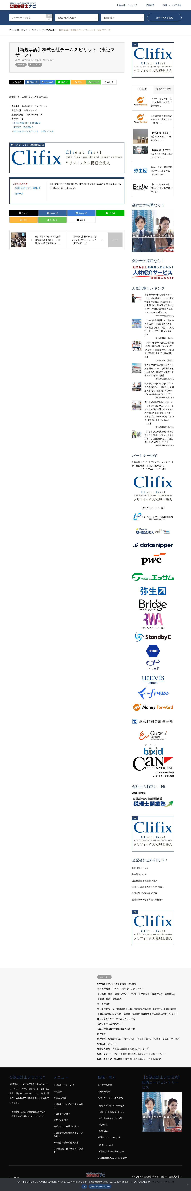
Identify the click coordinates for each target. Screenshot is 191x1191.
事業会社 (145, 994)
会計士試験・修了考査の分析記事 (147, 899)
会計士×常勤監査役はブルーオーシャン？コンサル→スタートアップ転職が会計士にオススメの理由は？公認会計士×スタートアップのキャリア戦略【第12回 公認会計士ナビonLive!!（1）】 (159, 413)
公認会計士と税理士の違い (144, 880)
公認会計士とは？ (140, 868)
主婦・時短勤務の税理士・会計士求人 (145, 1009)
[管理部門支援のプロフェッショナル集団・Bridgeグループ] (153, 605)
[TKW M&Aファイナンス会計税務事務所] (153, 651)
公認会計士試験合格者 (110, 1014)
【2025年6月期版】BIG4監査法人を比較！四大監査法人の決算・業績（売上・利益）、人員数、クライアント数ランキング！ (159, 327)
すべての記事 (35, 65)
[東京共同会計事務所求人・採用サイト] (153, 721)
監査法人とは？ (139, 874)
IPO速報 (21, 65)
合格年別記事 (104, 1091)
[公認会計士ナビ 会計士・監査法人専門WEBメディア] (22, 5)
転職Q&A (157, 1059)
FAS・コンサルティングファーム (128, 988)
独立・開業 (105, 998)
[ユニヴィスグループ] (153, 679)
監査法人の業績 (120, 1049)
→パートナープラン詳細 (163, 776)
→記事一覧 (18, 193)
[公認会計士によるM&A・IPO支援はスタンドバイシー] (153, 637)
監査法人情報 (103, 1049)
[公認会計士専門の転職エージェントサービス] (153, 231)
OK (84, 1186)
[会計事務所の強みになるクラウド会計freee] (153, 693)
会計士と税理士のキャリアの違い (147, 887)
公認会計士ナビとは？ (127, 5)
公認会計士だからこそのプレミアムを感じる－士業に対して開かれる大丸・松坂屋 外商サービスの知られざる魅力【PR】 (159, 388)
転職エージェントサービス (111, 1105)
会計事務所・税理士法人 (163, 994)
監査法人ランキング (139, 1049)
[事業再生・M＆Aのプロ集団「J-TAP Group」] (153, 665)
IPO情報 (101, 984)
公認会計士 (171, 1009)
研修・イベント (158, 1054)
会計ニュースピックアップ (109, 1024)
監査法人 (117, 998)
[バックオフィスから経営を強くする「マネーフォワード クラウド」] (153, 707)
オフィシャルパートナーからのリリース (116, 1019)
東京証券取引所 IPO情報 (26, 123)
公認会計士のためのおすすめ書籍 (68, 1106)
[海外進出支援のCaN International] (153, 764)
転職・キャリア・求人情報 (109, 1059)
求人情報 (101, 1034)
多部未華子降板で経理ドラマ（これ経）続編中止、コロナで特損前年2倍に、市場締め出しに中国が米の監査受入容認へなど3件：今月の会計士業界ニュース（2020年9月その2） (159, 303)
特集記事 (150, 5)
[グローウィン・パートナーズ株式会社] (153, 736)
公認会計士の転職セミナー (135, 1054)
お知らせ (112, 1044)
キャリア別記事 (105, 1085)
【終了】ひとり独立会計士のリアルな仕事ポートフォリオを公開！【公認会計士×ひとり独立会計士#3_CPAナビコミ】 (159, 436)
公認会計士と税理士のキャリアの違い (68, 1134)
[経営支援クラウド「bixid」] (153, 750)
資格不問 (173, 1014)
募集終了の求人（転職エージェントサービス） (159, 1039)
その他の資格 (119, 1009)
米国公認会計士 (159, 1014)
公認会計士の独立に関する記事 (112, 1158)
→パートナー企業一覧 (164, 772)
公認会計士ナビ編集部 (27, 188)
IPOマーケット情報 (117, 984)
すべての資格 (103, 1009)
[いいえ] (187, 1184)
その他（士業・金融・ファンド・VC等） (119, 994)
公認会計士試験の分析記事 (144, 893)
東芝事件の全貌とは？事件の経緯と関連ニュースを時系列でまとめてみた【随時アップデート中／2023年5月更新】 (159, 370)
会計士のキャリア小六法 (110, 1118)
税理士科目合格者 (141, 1014)
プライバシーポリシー (162, 1182)
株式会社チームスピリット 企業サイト (32, 131)
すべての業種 (103, 988)
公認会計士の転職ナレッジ (137, 1059)
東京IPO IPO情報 (22, 127)
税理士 (127, 1014)
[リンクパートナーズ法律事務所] (153, 517)
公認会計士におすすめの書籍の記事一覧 (116, 1029)
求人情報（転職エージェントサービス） (116, 1039)
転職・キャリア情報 (172, 5)
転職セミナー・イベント (108, 1054)
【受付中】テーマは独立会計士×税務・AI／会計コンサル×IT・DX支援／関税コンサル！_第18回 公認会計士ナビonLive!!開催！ (159, 349)
